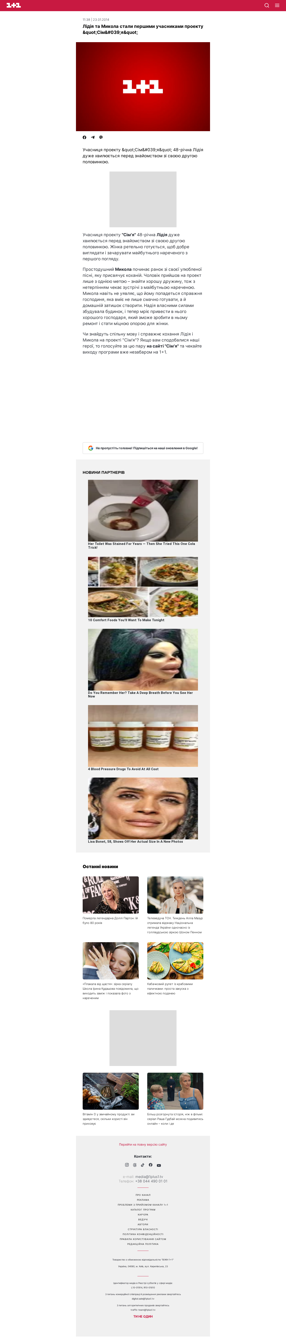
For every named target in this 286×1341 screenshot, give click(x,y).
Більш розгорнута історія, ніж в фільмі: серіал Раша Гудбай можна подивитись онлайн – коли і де (175, 1118)
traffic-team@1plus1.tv (143, 1309)
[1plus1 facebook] (150, 1165)
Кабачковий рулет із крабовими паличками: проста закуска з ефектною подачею (170, 988)
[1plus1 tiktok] (142, 1165)
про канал (143, 1195)
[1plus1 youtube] (159, 1165)
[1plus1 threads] (135, 1165)
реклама (143, 1199)
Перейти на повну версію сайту (143, 1144)
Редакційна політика (143, 1244)
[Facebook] (84, 138)
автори (143, 1224)
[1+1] (14, 5)
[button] (277, 5)
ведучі (143, 1219)
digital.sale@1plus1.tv (143, 1298)
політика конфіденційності (143, 1234)
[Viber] (101, 138)
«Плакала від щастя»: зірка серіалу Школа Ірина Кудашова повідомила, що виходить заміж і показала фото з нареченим (111, 991)
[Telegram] (93, 138)
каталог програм (143, 1209)
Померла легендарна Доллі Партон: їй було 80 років (110, 920)
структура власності (143, 1229)
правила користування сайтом (143, 1239)
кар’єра (143, 1214)
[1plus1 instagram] (127, 1165)
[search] (266, 5)
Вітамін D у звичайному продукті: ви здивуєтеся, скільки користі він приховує (109, 1118)
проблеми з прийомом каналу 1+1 (143, 1204)
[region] (143, 199)
